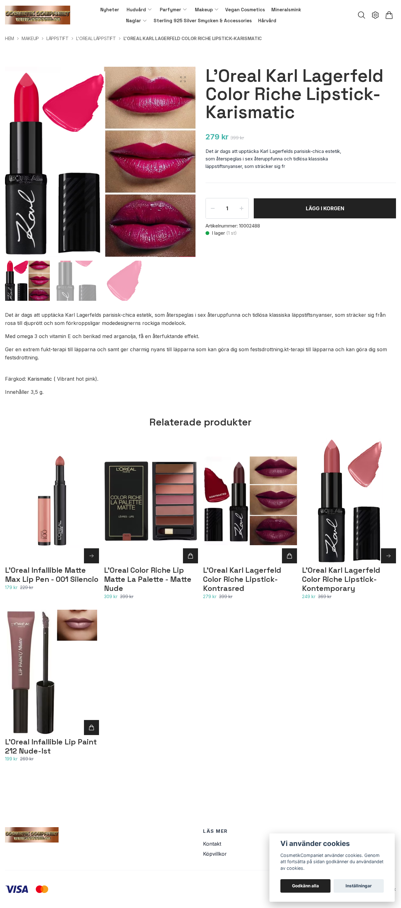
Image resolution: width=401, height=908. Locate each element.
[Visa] (91, 555)
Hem (9, 38)
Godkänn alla (305, 885)
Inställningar (359, 885)
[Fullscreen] (182, 79)
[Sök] (361, 15)
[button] (184, 164)
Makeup (30, 38)
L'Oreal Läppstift (96, 38)
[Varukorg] (389, 15)
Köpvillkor (215, 854)
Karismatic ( (41, 379)
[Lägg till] (190, 555)
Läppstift (57, 38)
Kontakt (212, 844)
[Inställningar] (375, 15)
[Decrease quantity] (213, 208)
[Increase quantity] (241, 208)
